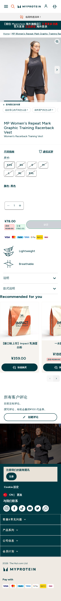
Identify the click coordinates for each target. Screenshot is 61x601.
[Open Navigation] (6, 6)
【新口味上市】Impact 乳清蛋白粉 (19, 345)
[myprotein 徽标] (29, 6)
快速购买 (22, 367)
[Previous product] (50, 378)
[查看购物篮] (55, 6)
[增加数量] (20, 205)
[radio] (9, 165)
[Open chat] (45, 508)
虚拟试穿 (48, 151)
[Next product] (56, 378)
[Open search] (13, 6)
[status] (14, 205)
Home (6, 33)
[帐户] (46, 6)
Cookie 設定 (11, 487)
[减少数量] (8, 205)
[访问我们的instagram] (6, 508)
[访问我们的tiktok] (22, 508)
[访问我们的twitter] (37, 508)
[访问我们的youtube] (30, 508)
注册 (11, 476)
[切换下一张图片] (57, 70)
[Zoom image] (57, 41)
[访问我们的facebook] (14, 508)
